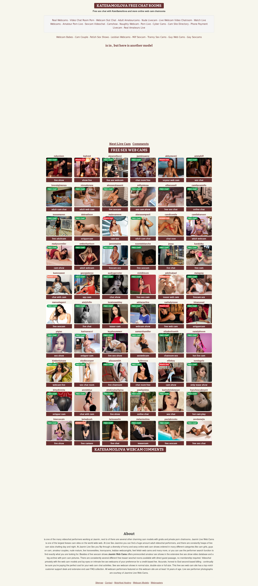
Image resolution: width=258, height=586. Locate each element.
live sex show (115, 355)
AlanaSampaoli (143, 214)
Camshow (112, 24)
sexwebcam (143, 355)
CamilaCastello (199, 185)
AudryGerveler (115, 272)
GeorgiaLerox (87, 272)
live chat (171, 267)
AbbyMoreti (171, 155)
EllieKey (171, 360)
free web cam (171, 326)
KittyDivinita (59, 389)
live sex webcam (115, 180)
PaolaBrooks (171, 419)
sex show (59, 355)
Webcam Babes (64, 37)
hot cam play (199, 413)
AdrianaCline (143, 302)
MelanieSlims (143, 419)
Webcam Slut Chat (106, 20)
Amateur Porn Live (73, 24)
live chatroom (115, 384)
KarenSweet (59, 272)
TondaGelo (199, 360)
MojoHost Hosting (122, 582)
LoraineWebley (115, 302)
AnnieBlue (87, 389)
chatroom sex (171, 355)
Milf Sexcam (139, 37)
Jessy (171, 243)
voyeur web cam (171, 180)
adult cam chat (59, 209)
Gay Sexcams (194, 37)
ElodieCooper (87, 360)
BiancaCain (59, 419)
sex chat (199, 180)
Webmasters (157, 582)
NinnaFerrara (87, 185)
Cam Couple (81, 37)
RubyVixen (59, 155)
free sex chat (171, 209)
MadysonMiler (59, 243)
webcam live (59, 384)
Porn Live (146, 24)
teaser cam (114, 326)
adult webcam (199, 238)
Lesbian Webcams (120, 37)
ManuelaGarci (59, 302)
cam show (59, 267)
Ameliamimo (143, 389)
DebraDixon (87, 214)
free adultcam (59, 238)
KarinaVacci (87, 331)
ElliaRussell (170, 185)
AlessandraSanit (115, 185)
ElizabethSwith (171, 331)
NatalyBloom (199, 331)
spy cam (87, 297)
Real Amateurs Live (134, 27)
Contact (108, 582)
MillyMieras (143, 185)
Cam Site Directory (178, 24)
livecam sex (115, 267)
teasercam (143, 443)
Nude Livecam (149, 20)
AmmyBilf (199, 155)
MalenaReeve (115, 214)
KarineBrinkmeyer (171, 389)
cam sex (115, 238)
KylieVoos (143, 360)
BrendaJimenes (59, 185)
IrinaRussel (199, 302)
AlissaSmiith (115, 360)
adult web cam (87, 209)
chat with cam (59, 297)
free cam (199, 267)
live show (59, 180)
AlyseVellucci (115, 155)
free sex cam (143, 297)
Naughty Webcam (129, 24)
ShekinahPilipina (114, 389)
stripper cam (87, 355)
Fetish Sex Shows (99, 37)
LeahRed (87, 155)
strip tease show (199, 384)
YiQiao (59, 331)
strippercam (87, 238)
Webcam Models (141, 582)
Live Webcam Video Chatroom (175, 20)
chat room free (143, 180)
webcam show (143, 326)
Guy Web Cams (176, 37)
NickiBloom (143, 272)
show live (87, 180)
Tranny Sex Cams (157, 37)
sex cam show (143, 209)
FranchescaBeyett (199, 389)
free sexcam (143, 267)
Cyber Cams (159, 24)
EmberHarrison (87, 243)
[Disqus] (129, 491)
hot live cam (199, 355)
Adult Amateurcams (129, 20)
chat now (171, 238)
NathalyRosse (171, 302)
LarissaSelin (115, 419)
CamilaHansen (199, 214)
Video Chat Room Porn (82, 20)
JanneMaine (115, 243)
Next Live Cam (120, 144)
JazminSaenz (143, 155)
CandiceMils (171, 214)
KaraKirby (199, 243)
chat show (115, 297)
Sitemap (99, 582)
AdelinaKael (171, 272)
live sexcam (115, 209)
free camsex (87, 443)
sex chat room (87, 384)
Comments (140, 144)
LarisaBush (87, 419)
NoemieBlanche (143, 243)
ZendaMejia (199, 419)
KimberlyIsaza (59, 360)
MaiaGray (199, 272)
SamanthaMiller (143, 331)
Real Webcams (60, 20)
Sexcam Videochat (95, 24)
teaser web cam (171, 297)
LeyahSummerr (115, 331)
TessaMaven (59, 214)
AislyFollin (87, 302)
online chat (199, 209)
